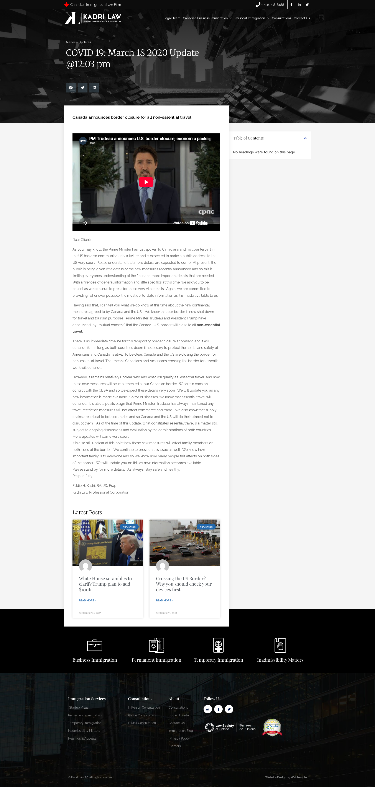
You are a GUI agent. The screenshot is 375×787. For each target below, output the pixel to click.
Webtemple (299, 777)
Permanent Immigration (156, 660)
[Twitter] (307, 4)
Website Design (275, 777)
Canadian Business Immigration (205, 18)
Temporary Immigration (218, 660)
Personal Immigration (250, 18)
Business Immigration (94, 660)
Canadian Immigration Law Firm (95, 5)
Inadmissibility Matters (280, 660)
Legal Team (172, 18)
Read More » (87, 600)
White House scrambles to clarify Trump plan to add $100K (105, 583)
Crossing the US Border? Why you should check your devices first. (184, 583)
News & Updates (78, 42)
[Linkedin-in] (299, 4)
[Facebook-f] (291, 4)
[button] (71, 87)
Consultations (281, 18)
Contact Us (302, 18)
